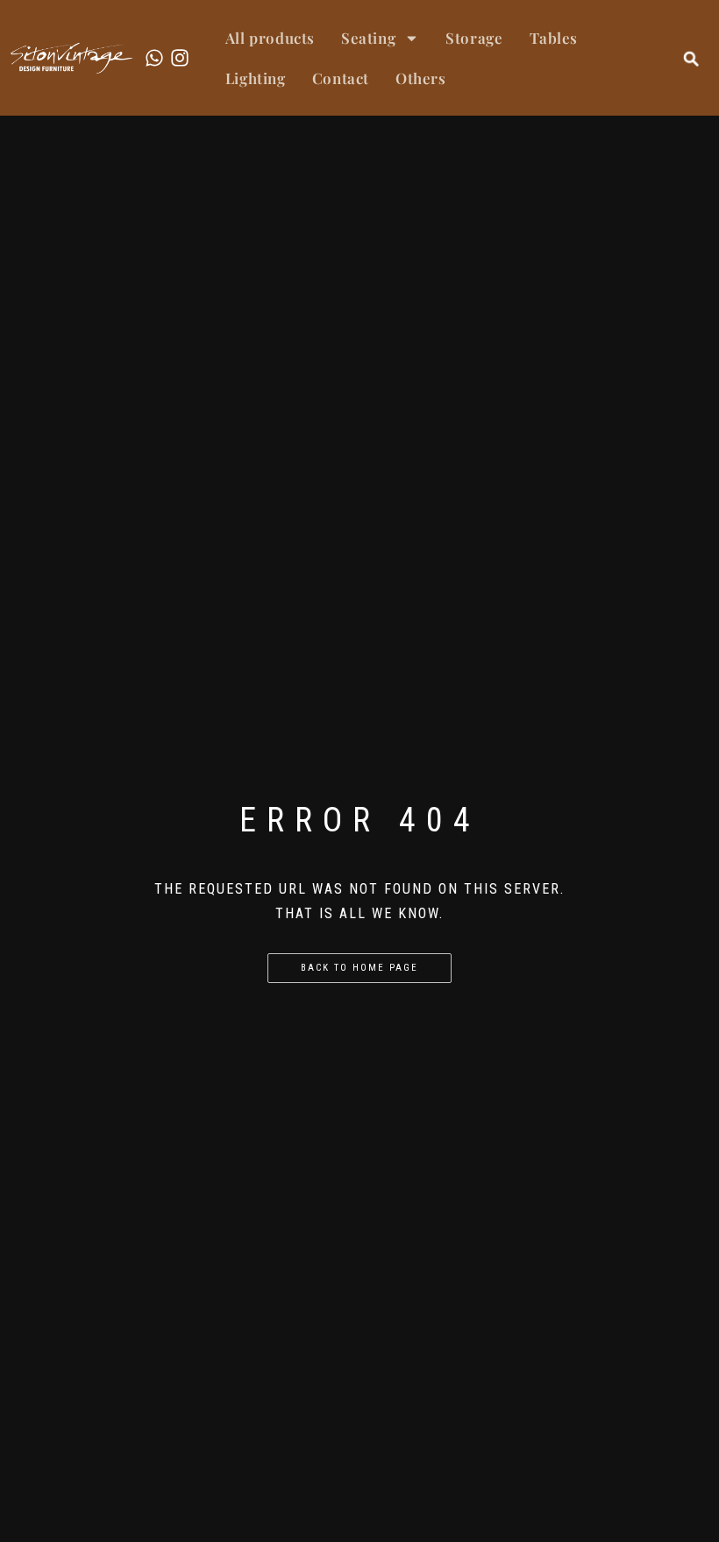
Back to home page (359, 967)
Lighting (255, 78)
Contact (340, 78)
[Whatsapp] (154, 58)
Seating (368, 37)
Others (420, 78)
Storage (473, 37)
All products (270, 37)
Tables (554, 37)
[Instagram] (179, 58)
